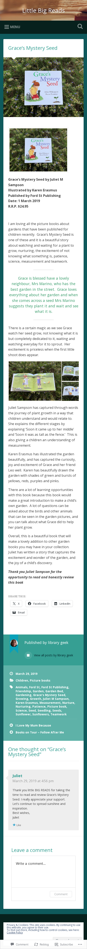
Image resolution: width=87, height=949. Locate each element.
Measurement (50, 703)
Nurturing (23, 706)
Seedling (44, 710)
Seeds (56, 710)
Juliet (17, 775)
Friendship (23, 691)
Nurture (68, 703)
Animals (21, 687)
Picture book (56, 706)
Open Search (79, 27)
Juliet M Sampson (56, 699)
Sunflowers (40, 714)
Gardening (23, 695)
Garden (38, 691)
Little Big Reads (43, 10)
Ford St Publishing (54, 687)
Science (21, 710)
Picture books (40, 680)
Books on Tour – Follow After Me (40, 732)
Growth (35, 699)
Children (22, 680)
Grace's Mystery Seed (49, 695)
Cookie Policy (15, 932)
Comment (61, 894)
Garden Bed (54, 691)
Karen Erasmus (27, 703)
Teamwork (58, 714)
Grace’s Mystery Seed (32, 47)
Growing (22, 699)
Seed (32, 710)
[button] (34, 381)
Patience (39, 706)
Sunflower (23, 714)
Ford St (34, 687)
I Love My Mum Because (33, 725)
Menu (15, 27)
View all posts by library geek (53, 655)
